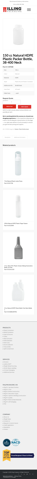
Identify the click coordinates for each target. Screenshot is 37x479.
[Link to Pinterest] (30, 474)
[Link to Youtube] (27, 474)
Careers (6, 429)
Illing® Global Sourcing (10, 366)
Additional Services (9, 372)
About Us (6, 417)
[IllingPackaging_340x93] (15, 9)
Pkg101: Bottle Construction (11, 391)
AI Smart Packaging (9, 370)
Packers (16, 129)
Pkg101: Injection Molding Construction (15, 395)
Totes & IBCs (7, 347)
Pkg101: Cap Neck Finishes (11, 387)
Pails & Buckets (8, 340)
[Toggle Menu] (29, 10)
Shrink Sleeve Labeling (10, 368)
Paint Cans (7, 343)
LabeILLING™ (7, 364)
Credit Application (9, 425)
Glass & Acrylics (8, 338)
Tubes (5, 336)
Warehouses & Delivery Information (19, 1)
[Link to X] (21, 474)
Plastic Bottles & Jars (24, 129)
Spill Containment (9, 349)
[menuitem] (19, 1)
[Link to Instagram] (32, 474)
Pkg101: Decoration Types (11, 393)
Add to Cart (9, 106)
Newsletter (7, 427)
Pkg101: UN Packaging (10, 402)
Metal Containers (8, 332)
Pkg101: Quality (8, 398)
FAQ (5, 404)
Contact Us (7, 421)
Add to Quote (24, 106)
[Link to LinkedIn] (24, 474)
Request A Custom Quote (11, 423)
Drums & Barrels (8, 345)
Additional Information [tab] (19, 137)
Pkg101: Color (7, 389)
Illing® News (7, 419)
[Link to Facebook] (18, 474)
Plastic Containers (9, 330)
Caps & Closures (8, 334)
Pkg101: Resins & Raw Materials (12, 400)
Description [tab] (7, 137)
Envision (6, 362)
